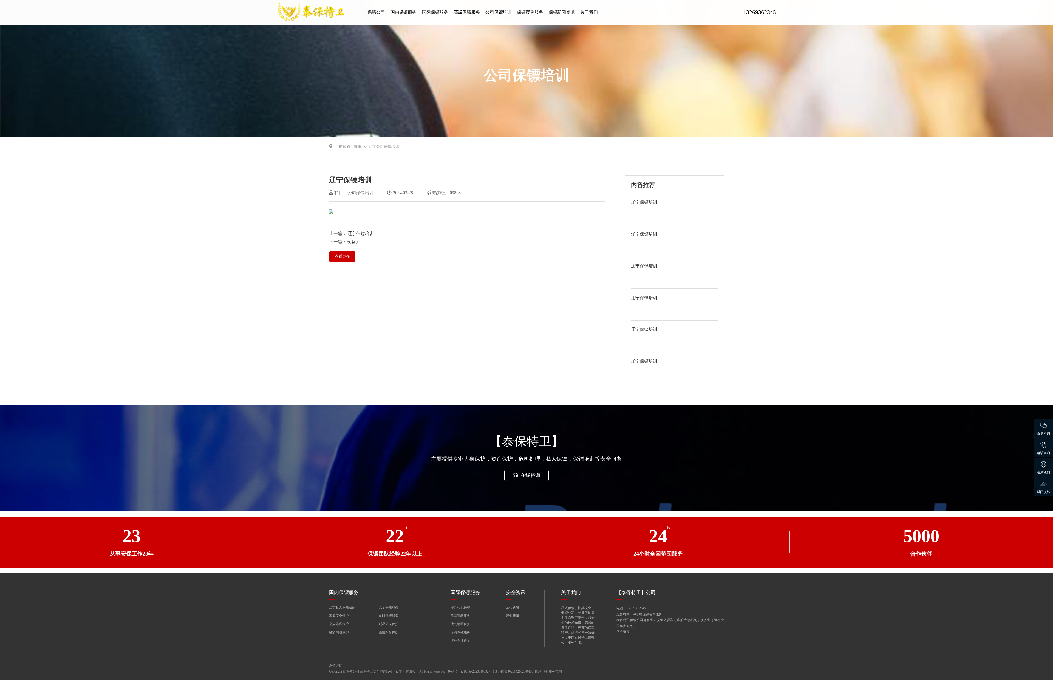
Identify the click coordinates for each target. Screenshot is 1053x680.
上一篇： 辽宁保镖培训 (351, 233)
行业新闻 (512, 616)
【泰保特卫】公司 (636, 592)
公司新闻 (512, 607)
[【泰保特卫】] (318, 12)
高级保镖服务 (467, 12)
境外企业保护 (460, 641)
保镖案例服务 (530, 12)
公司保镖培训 (498, 12)
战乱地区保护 (460, 624)
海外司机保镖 (460, 607)
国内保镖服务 (403, 12)
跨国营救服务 (460, 616)
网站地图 (541, 671)
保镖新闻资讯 (562, 12)
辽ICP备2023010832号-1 (477, 671)
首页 (357, 146)
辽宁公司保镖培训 (384, 146)
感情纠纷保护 (388, 632)
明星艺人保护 (388, 624)
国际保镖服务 (435, 12)
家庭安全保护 (339, 616)
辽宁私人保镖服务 (342, 607)
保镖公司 (376, 12)
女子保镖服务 (388, 607)
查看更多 (342, 256)
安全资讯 (516, 592)
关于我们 (589, 12)
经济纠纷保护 (339, 632)
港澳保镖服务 (460, 632)
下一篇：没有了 (344, 241)
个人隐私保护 (339, 624)
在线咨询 (529, 475)
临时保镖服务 (388, 616)
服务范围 (623, 632)
